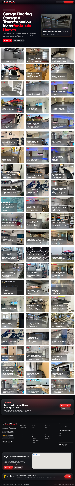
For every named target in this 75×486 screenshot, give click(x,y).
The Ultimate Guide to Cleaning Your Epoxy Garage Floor (57, 375)
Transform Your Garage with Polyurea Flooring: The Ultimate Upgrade (59, 391)
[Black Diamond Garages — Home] (8, 2)
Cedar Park (34, 429)
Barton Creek (47, 436)
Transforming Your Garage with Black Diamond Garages (33, 375)
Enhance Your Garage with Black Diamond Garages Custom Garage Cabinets (33, 391)
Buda (46, 429)
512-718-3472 (60, 1)
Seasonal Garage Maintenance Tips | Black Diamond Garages (8, 110)
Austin (33, 427)
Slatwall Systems (23, 429)
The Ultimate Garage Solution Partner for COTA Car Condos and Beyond (58, 259)
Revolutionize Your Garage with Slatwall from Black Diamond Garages (8, 391)
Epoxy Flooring (23, 425)
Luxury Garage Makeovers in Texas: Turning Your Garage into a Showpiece (58, 176)
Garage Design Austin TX (8, 61)
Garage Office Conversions (25, 439)
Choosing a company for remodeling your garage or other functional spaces (58, 325)
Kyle (46, 430)
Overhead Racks (23, 430)
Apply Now (67, 476)
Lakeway (34, 442)
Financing (41, 1)
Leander (33, 430)
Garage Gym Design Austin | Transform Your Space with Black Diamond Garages (9, 143)
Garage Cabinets (23, 427)
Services (20, 1)
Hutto (46, 427)
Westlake (34, 436)
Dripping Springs (35, 440)
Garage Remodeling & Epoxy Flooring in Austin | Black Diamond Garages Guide (9, 159)
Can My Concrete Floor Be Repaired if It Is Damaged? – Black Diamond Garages (59, 341)
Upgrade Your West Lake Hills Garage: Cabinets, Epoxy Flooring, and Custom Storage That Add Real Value (34, 224)
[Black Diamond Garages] (10, 424)
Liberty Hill (47, 432)
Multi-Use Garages (23, 437)
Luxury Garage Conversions (23, 435)
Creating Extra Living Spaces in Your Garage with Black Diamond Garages (9, 341)
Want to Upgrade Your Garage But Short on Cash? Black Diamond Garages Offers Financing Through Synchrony (8, 207)
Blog (51, 1)
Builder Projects (23, 441)
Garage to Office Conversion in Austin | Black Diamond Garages (34, 176)
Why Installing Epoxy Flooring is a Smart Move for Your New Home (59, 358)
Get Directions (18, 467)
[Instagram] (6, 442)
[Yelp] (9, 442)
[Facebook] (3, 442)
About (46, 1)
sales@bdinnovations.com (65, 430)
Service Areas (27, 1)
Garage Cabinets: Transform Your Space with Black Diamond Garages (59, 126)
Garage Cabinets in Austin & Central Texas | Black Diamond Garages (9, 176)
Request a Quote (7, 40)
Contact (60, 440)
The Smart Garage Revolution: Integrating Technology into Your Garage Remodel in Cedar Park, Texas (8, 240)
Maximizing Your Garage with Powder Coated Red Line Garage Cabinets (8, 358)
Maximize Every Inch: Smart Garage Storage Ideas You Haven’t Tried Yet (59, 209)
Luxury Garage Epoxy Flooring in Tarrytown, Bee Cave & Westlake (58, 76)
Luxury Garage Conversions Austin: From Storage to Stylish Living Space (34, 159)
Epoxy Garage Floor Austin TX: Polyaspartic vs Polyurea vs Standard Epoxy (59, 60)
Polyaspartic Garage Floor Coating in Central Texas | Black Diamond (58, 110)
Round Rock (34, 432)
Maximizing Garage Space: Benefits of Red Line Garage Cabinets (34, 292)
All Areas (34, 425)
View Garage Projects (19, 40)
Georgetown (34, 434)
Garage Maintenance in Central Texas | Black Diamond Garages (32, 110)
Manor (46, 434)
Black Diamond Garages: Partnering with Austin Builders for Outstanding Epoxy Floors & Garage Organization (58, 157)
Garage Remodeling (23, 432)
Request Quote (68, 1)
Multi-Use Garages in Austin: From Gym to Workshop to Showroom (58, 143)
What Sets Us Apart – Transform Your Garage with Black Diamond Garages (9, 308)
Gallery (34, 1)
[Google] (12, 442)
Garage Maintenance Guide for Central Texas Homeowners (59, 93)
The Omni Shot (26, 484)
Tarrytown (34, 438)
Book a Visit (7, 467)
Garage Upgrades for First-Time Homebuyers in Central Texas (8, 126)
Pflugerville (47, 425)
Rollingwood (47, 438)
